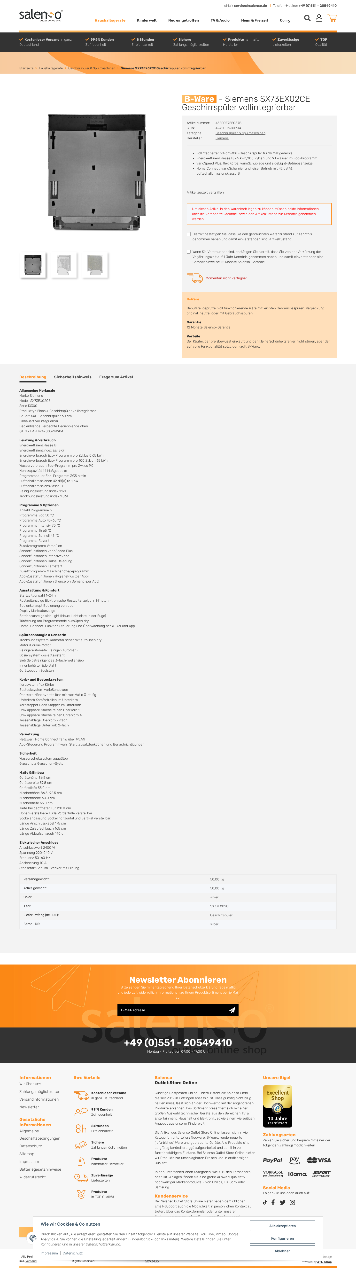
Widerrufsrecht (32, 1177)
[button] (319, 17)
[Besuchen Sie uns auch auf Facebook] (273, 1202)
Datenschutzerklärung (200, 987)
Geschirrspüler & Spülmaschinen (240, 133)
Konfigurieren (282, 1238)
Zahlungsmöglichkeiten (39, 1091)
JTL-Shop (324, 1262)
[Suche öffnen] (307, 18)
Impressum (49, 1253)
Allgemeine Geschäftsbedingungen (39, 1135)
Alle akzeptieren (282, 1226)
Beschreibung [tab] (32, 377)
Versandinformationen (39, 1099)
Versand (31, 1261)
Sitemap (26, 1153)
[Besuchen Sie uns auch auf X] (282, 1202)
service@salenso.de (250, 6)
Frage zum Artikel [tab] (116, 377)
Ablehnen (283, 1251)
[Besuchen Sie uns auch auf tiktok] (265, 1202)
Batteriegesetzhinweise (40, 1169)
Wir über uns (30, 1083)
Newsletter (29, 1107)
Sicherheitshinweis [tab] (73, 377)
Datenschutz (73, 1253)
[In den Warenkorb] (23, 92)
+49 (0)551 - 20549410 (318, 6)
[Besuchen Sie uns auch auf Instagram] (292, 1202)
